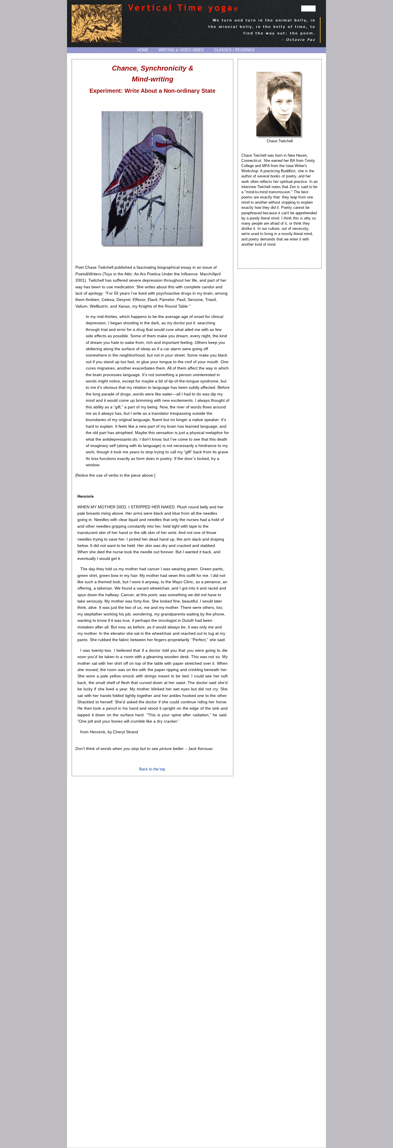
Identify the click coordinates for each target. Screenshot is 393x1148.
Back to (146, 769)
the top (159, 769)
